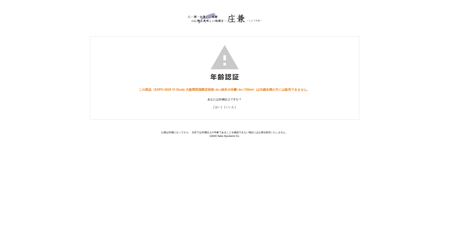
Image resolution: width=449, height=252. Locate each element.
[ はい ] (217, 107)
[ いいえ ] (230, 107)
